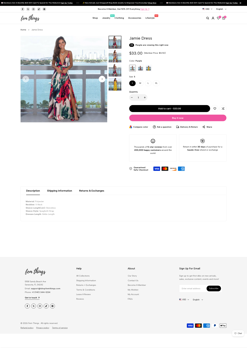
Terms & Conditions (85, 290)
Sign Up (143, 9)
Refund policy (27, 328)
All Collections (83, 276)
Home (23, 30)
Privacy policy (42, 328)
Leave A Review (83, 294)
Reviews (80, 299)
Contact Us (133, 280)
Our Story (132, 276)
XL (156, 83)
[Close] (239, 3)
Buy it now (177, 118)
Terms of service (60, 328)
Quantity (133, 92)
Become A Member (137, 285)
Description (33, 190)
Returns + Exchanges (86, 285)
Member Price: (151, 53)
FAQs (130, 299)
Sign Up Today (62, 3)
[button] (214, 108)
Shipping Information (59, 190)
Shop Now (148, 3)
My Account (133, 294)
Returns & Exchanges (91, 190)
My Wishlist (133, 290)
